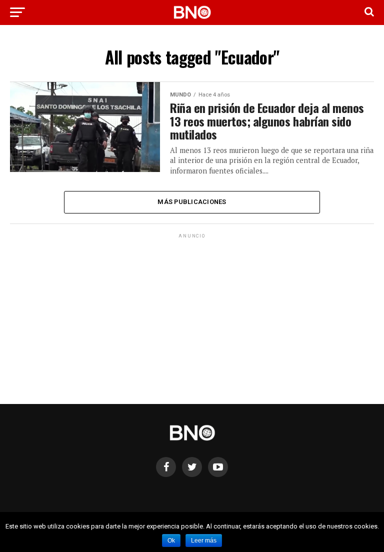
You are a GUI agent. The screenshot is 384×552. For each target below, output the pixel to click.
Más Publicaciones (192, 202)
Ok (171, 540)
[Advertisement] (192, 310)
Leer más (203, 540)
